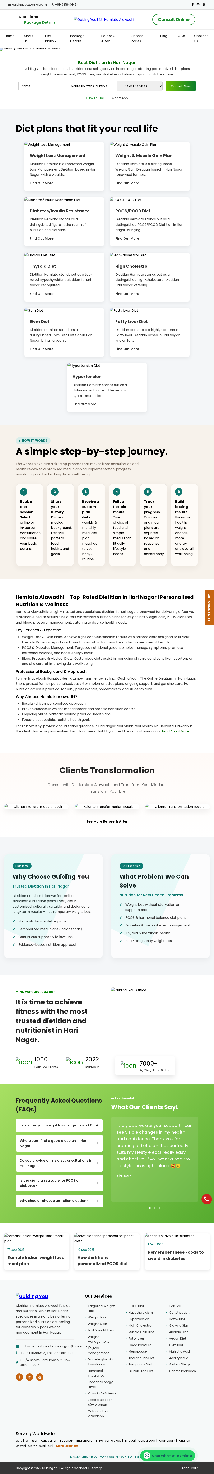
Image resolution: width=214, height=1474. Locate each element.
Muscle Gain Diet (141, 1332)
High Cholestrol (140, 1325)
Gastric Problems (182, 1371)
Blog (163, 36)
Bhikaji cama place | (110, 1440)
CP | (51, 1446)
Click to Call (95, 98)
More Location (67, 1446)
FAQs (180, 36)
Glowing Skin (178, 1325)
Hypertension (139, 1319)
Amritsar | (32, 1440)
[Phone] (206, 1199)
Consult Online (174, 19)
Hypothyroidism (141, 1312)
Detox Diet (177, 1319)
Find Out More (42, 183)
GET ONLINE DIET (209, 607)
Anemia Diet (178, 1332)
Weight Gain (97, 1324)
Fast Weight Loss (101, 1330)
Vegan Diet (177, 1338)
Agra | (20, 1440)
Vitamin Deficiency (102, 1393)
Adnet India (190, 1468)
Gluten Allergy (180, 1364)
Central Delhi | (148, 1440)
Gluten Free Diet (141, 1371)
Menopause (138, 1351)
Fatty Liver (136, 1338)
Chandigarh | (168, 1440)
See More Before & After (107, 821)
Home (9, 36)
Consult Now (181, 86)
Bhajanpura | (85, 1440)
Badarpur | (67, 1440)
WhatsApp (119, 98)
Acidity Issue (178, 1358)
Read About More (175, 731)
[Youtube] (204, 4)
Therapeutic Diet (142, 1358)
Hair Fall (175, 1306)
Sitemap (96, 1468)
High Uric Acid (179, 1351)
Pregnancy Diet (140, 1364)
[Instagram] (198, 4)
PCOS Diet (136, 1306)
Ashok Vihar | (49, 1440)
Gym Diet (176, 1345)
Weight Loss (97, 1317)
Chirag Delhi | (37, 1446)
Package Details (40, 22)
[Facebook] (193, 4)
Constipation (179, 1312)
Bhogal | (131, 1440)
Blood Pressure (140, 1345)
